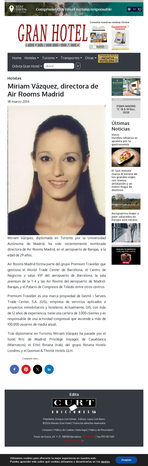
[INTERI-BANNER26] (126, 110)
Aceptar (126, 460)
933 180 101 (89, 436)
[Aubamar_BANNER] (126, 88)
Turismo (48, 58)
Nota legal (81, 429)
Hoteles (30, 58)
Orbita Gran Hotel (26, 66)
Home (16, 58)
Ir (78, 66)
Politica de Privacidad (100, 429)
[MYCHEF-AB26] (126, 256)
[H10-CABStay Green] (74, 10)
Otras (89, 58)
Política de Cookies (64, 429)
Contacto (47, 429)
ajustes (105, 461)
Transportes (70, 58)
